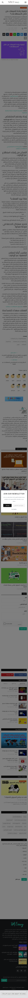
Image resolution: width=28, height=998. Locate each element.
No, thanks (14, 509)
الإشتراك (7, 505)
